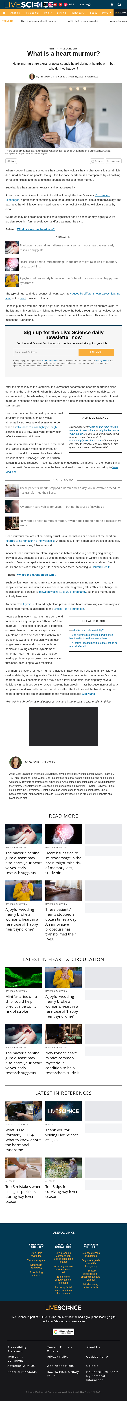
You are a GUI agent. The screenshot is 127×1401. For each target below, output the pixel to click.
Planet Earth (78, 12)
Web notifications (60, 1365)
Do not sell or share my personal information (102, 1376)
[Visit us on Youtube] (55, 4)
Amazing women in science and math (63, 1269)
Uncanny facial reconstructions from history (63, 1290)
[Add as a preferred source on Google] (63, 1331)
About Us (93, 1347)
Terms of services (50, 360)
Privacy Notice (102, 360)
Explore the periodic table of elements (63, 1279)
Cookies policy (97, 1356)
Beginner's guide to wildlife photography (90, 1263)
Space (93, 12)
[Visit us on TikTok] (66, 4)
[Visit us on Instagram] (50, 4)
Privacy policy (58, 1356)
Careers (92, 1365)
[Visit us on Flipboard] (60, 4)
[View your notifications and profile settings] (112, 5)
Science (61, 12)
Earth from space (36, 1260)
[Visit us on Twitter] (44, 4)
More (105, 12)
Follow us (99, 161)
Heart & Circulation (68, 49)
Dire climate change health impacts (38, 21)
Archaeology (32, 12)
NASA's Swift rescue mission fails (83, 21)
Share (13, 161)
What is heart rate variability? (88, 630)
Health (48, 12)
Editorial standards (22, 1372)
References (92, 76)
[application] (63, 726)
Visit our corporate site (69, 1321)
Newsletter (115, 161)
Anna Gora (46, 76)
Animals (15, 12)
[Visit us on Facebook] (39, 4)
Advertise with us (21, 1365)
